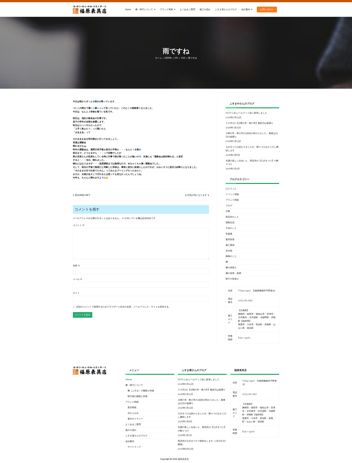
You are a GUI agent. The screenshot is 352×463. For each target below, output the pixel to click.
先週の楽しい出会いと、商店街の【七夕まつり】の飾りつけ (252, 162)
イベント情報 (232, 194)
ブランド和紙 (232, 200)
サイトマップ (134, 447)
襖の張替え (231, 267)
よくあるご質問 (187, 9)
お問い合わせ (266, 9)
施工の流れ (205, 9)
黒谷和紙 (132, 407)
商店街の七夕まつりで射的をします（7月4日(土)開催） (202, 443)
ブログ (229, 205)
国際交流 (230, 222)
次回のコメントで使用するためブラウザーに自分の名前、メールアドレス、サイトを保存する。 (123, 306)
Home (128, 9)
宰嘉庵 (229, 233)
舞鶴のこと (231, 256)
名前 (76, 265)
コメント (78, 225)
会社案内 (245, 9)
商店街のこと (232, 217)
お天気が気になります (196, 195)
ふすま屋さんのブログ (226, 9)
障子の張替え (232, 278)
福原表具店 (183, 459)
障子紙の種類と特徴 (137, 396)
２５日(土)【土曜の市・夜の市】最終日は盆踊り (249, 123)
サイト (76, 293)
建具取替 (230, 239)
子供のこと (231, 228)
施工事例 (230, 245)
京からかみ (133, 413)
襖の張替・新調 (233, 273)
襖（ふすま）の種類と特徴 (141, 390)
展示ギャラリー (135, 418)
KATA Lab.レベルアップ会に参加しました (246, 113)
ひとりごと (231, 188)
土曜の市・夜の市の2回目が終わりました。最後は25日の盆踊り (252, 135)
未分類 (229, 250)
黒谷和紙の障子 (82, 195)
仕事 (228, 211)
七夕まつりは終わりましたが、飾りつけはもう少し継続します (252, 149)
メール (77, 279)
